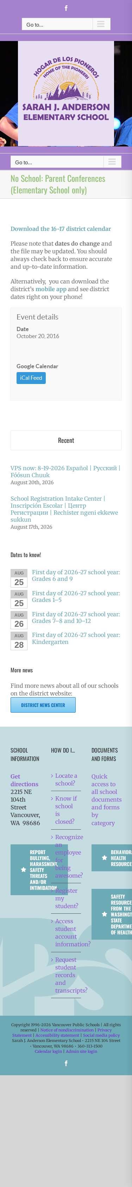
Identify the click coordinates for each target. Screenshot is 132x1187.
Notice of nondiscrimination (67, 1030)
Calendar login (48, 1051)
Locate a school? (66, 779)
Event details (37, 317)
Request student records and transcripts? (66, 975)
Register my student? (66, 898)
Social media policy (101, 1035)
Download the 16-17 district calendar (61, 228)
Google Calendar (37, 366)
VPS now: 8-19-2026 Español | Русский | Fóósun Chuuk (66, 472)
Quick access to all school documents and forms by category (107, 799)
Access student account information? (66, 933)
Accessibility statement (57, 1035)
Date (23, 329)
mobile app (51, 289)
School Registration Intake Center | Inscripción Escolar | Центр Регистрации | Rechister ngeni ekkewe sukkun (64, 509)
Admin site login (81, 1051)
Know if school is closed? (66, 810)
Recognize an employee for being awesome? (66, 856)
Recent (66, 440)
